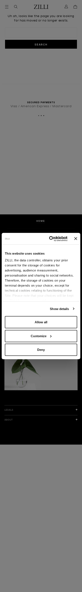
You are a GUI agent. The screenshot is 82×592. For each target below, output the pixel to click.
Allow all (41, 322)
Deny (41, 349)
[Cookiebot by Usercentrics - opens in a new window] (50, 238)
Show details (59, 308)
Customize (38, 336)
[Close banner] (75, 238)
